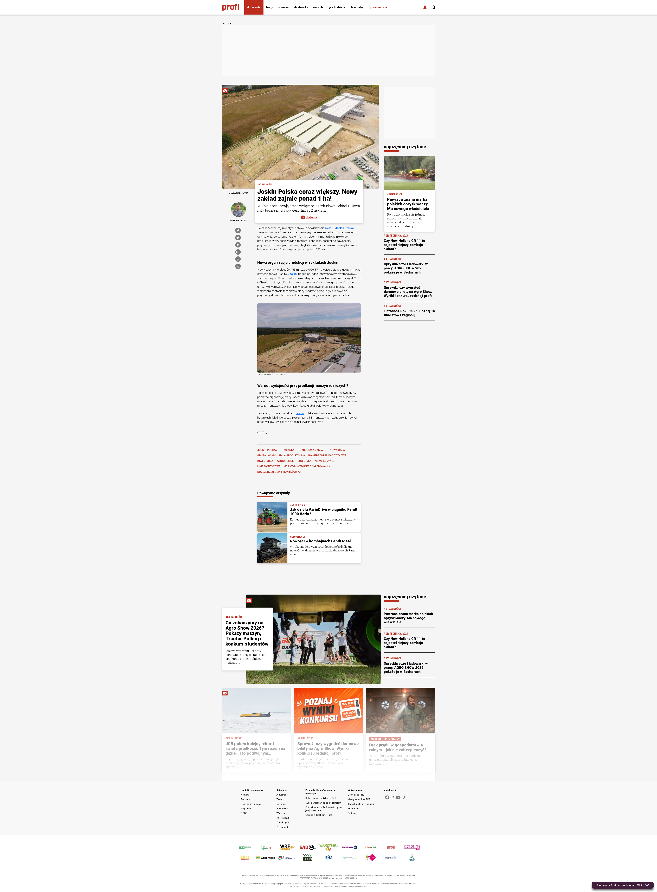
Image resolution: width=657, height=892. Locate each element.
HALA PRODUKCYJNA (292, 455)
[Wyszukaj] (433, 7)
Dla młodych (357, 7)
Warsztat (319, 7)
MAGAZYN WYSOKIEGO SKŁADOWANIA (307, 466)
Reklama (245, 799)
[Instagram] (392, 797)
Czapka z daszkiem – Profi (318, 815)
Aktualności (254, 7)
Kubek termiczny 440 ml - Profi (320, 798)
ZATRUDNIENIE (285, 461)
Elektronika (300, 7)
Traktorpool (353, 808)
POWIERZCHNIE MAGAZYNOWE (327, 455)
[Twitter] (238, 237)
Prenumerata (378, 7)
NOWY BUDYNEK (324, 461)
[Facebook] (238, 230)
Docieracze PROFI (357, 794)
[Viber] (238, 266)
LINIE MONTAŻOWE (268, 466)
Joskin (292, 274)
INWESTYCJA (265, 461)
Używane (283, 7)
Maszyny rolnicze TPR (359, 799)
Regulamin (246, 808)
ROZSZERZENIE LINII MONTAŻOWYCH (279, 471)
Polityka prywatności (251, 804)
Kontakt (245, 794)
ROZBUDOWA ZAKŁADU (312, 450)
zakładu (339, 228)
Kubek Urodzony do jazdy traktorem (323, 803)
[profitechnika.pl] (230, 7)
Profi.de (352, 813)
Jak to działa (337, 7)
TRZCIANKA (287, 450)
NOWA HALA (337, 450)
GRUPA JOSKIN (266, 455)
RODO (244, 813)
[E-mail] (238, 252)
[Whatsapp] (238, 259)
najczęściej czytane (405, 146)
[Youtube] (398, 797)
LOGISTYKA (304, 461)
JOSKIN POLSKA (267, 450)
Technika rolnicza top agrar (361, 804)
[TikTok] (404, 797)
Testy (269, 7)
